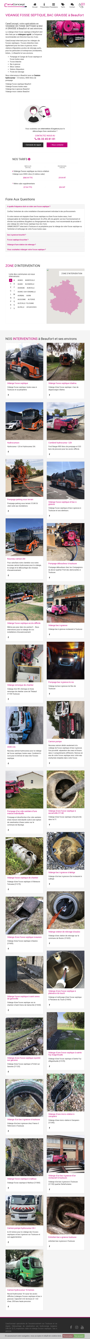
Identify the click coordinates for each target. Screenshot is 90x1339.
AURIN (28, 295)
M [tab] (14, 294)
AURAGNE (21, 288)
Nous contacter (57, 145)
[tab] (45, 206)
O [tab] (14, 298)
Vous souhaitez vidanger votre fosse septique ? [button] (26, 249)
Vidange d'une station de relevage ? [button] (21, 245)
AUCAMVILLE (29, 284)
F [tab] (14, 287)
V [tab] (14, 308)
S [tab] (14, 305)
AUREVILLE (31, 288)
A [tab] (10, 280)
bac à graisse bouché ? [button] (16, 235)
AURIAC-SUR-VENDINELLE (27, 292)
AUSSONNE (22, 299)
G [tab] (10, 291)
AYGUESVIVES (32, 307)
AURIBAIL (21, 295)
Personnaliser (68, 1336)
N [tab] (10, 298)
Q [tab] (14, 301)
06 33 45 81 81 (46, 139)
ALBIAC (20, 284)
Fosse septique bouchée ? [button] (17, 240)
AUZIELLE (21, 307)
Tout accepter (79, 1336)
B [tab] (14, 280)
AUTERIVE (31, 299)
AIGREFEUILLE (30, 280)
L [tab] (10, 294)
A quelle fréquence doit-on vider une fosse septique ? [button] (28, 206)
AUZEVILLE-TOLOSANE (26, 303)
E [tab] (10, 287)
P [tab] (10, 301)
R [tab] (10, 305)
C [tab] (10, 284)
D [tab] (14, 284)
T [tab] (10, 308)
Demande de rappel (33, 145)
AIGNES (20, 280)
